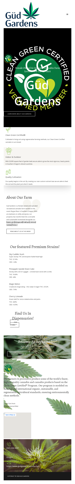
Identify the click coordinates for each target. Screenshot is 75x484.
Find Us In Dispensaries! (23, 316)
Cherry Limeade (16, 296)
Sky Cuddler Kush (16, 254)
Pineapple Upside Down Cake (21, 269)
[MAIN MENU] (67, 14)
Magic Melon (14, 284)
